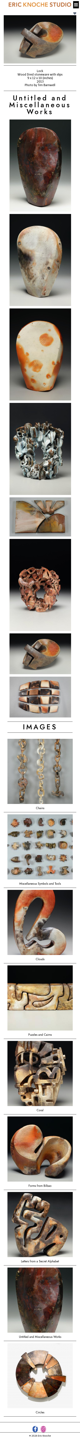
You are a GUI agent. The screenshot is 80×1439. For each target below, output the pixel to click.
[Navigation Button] (76, 5)
